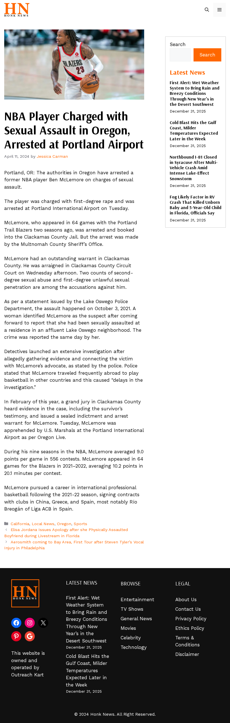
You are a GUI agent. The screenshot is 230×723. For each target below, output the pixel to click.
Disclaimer (187, 654)
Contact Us (188, 609)
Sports (80, 523)
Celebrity (131, 637)
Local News (43, 523)
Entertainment (137, 599)
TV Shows (132, 609)
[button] (207, 10)
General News (136, 618)
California (20, 523)
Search (178, 44)
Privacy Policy (190, 618)
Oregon (64, 523)
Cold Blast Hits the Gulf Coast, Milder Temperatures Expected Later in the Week (194, 130)
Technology (134, 647)
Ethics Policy (189, 628)
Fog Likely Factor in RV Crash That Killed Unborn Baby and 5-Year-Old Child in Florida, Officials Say (195, 205)
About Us (186, 599)
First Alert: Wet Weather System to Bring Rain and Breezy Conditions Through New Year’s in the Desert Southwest (194, 93)
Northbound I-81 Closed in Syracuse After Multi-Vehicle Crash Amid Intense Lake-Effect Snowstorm (194, 167)
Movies (128, 628)
